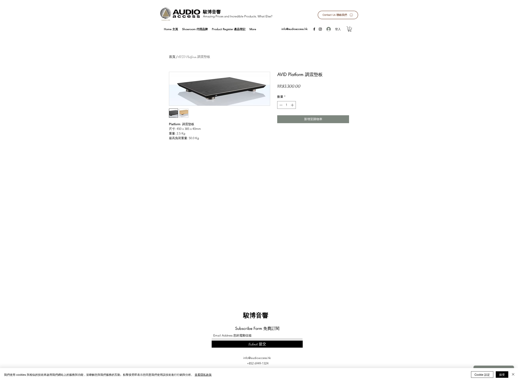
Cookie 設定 (482, 375)
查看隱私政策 (203, 375)
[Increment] (292, 105)
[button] (350, 29)
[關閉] (513, 374)
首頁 (172, 57)
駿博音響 (212, 12)
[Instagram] (320, 29)
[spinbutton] (286, 105)
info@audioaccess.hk (294, 29)
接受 (502, 375)
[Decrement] (280, 105)
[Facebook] (314, 29)
